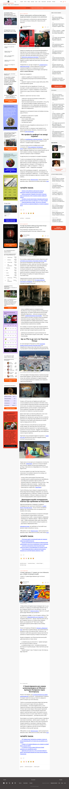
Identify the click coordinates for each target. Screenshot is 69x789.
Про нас (20, 783)
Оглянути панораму (10, 69)
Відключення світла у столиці (37, 8)
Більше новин (58, 86)
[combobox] (6, 216)
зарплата (22, 218)
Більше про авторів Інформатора (58, 170)
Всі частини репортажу (10, 445)
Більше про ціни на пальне (10, 350)
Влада (29, 1)
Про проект (49, 1)
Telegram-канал (34, 179)
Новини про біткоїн (10, 408)
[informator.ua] (8, 1)
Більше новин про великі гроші (10, 380)
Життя (25, 1)
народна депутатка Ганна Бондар (33, 315)
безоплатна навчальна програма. (30, 57)
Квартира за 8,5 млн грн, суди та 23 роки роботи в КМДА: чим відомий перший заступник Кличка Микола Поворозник (33, 752)
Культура (32, 1)
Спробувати (10, 307)
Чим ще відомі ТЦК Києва (10, 128)
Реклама (53, 1)
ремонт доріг (37, 766)
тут (47, 181)
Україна (21, 1)
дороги (21, 766)
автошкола (28, 218)
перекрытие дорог (28, 766)
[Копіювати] (48, 27)
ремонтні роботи (34, 611)
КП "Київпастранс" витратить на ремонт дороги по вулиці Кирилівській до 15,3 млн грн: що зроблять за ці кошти (33, 741)
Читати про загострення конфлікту (10, 101)
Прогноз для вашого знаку (10, 245)
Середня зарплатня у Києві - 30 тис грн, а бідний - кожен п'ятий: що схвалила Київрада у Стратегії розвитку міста (34, 204)
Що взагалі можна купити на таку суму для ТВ (10, 170)
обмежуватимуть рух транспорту (35, 617)
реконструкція (39, 563)
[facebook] (3, 783)
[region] (10, 219)
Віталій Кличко (23, 563)
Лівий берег (29, 463)
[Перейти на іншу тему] (63, 1)
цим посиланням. (29, 131)
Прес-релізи (44, 1)
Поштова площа (31, 563)
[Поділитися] (45, 27)
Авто (65, 783)
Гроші (36, 1)
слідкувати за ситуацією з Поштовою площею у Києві (33, 260)
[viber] (15, 783)
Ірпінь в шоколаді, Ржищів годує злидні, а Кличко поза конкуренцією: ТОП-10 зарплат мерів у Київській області (33, 195)
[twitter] (9, 783)
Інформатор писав (24, 526)
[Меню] (15, 1)
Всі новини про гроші (10, 198)
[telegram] (12, 783)
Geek (59, 783)
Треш (39, 1)
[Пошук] (65, 1)
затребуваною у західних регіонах (34, 139)
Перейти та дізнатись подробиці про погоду (10, 220)
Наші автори (25, 783)
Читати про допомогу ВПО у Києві (10, 149)
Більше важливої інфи (58, 228)
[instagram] (6, 783)
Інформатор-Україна (54, 783)
